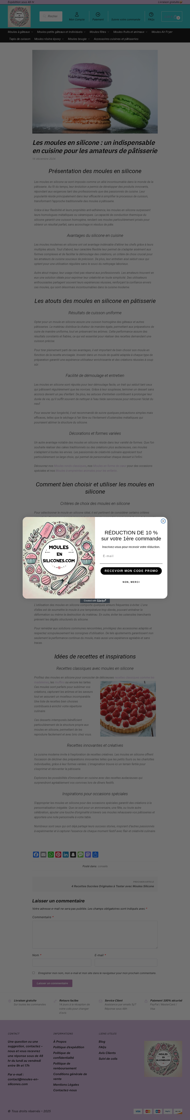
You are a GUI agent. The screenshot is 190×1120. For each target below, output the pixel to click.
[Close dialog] (163, 521)
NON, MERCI (131, 582)
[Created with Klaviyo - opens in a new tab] (95, 601)
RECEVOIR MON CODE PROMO (131, 570)
